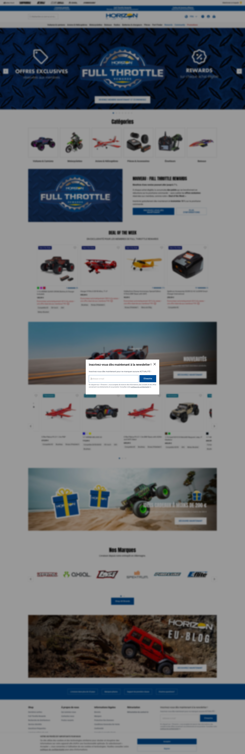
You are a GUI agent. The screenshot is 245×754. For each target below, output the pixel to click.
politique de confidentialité (140, 387)
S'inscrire (148, 378)
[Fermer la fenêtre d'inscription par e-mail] (154, 364)
